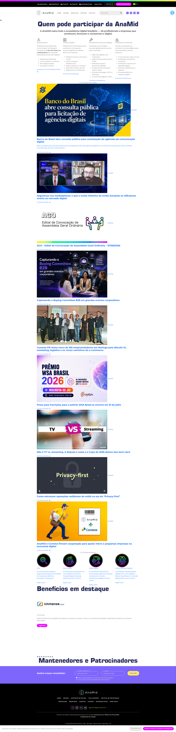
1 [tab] (0, 20)
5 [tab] (45, 656)
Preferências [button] (136, 728)
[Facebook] (127, 13)
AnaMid (66, 13)
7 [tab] (48, 656)
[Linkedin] (134, 13)
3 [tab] (41, 656)
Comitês (74, 4)
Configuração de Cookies (88, 716)
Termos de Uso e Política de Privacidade (106, 714)
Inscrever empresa (70, 74)
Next (135, 626)
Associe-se (75, 13)
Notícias (84, 13)
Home (59, 13)
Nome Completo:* (84, 671)
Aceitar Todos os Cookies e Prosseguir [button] (158, 728)
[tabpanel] (88, 610)
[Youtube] (138, 13)
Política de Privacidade (104, 678)
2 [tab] (39, 656)
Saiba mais (42, 625)
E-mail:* (106, 671)
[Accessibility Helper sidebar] (172, 13)
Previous (40, 627)
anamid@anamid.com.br (98, 707)
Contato (92, 13)
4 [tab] (43, 656)
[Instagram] (131, 13)
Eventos (65, 4)
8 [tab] (50, 656)
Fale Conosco (94, 698)
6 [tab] (46, 656)
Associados (43, 4)
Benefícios (55, 4)
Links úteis (98, 4)
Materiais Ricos (86, 4)
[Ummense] (88, 603)
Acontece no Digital (78, 698)
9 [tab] (52, 656)
